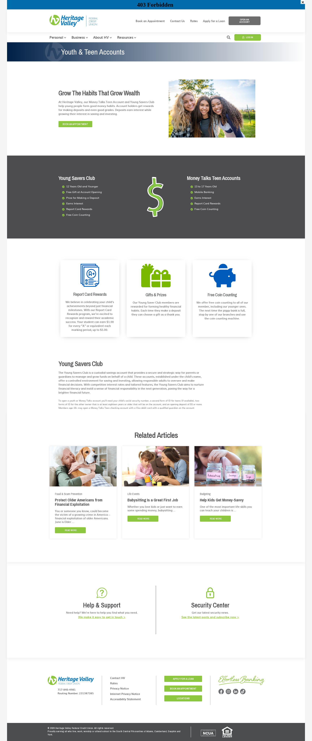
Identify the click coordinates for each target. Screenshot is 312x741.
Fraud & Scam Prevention (68, 494)
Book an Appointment (150, 21)
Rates (194, 21)
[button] (303, 2)
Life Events (133, 494)
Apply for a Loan (214, 21)
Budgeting (205, 494)
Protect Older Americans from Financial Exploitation (78, 502)
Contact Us (177, 21)
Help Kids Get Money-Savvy (222, 500)
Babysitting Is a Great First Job (152, 500)
